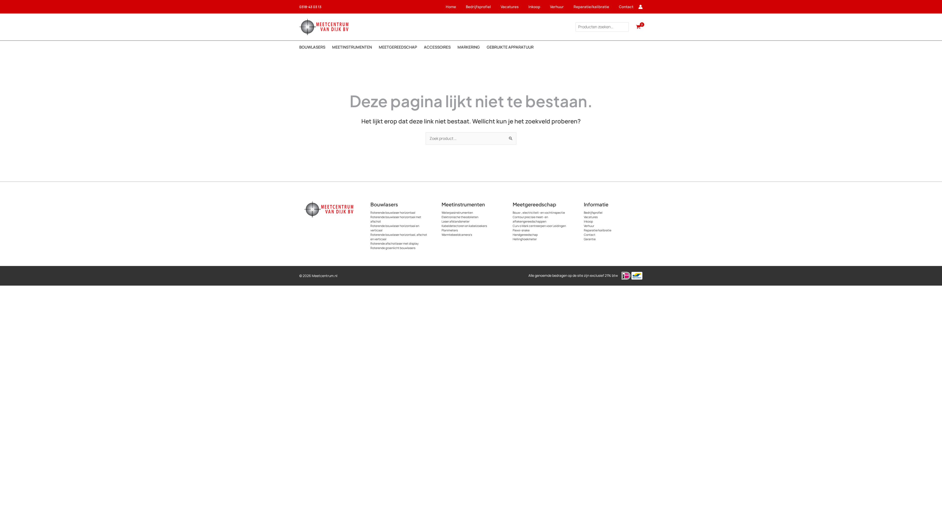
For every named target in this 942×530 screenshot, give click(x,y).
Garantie (590, 239)
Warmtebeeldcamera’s (457, 235)
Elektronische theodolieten (460, 217)
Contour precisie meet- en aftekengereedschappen (530, 219)
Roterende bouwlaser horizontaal (392, 213)
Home (451, 6)
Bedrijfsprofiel (478, 6)
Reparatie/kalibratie (591, 6)
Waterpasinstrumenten (457, 213)
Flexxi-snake (521, 230)
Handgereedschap (525, 235)
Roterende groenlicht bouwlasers (392, 248)
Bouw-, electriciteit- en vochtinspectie (539, 213)
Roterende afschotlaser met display (394, 243)
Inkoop (534, 6)
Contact (626, 6)
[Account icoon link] (640, 7)
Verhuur (557, 6)
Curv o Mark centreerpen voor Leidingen (539, 226)
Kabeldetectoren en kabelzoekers (464, 226)
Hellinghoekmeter (525, 239)
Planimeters (450, 230)
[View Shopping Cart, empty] (638, 27)
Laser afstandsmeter (456, 221)
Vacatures (510, 6)
